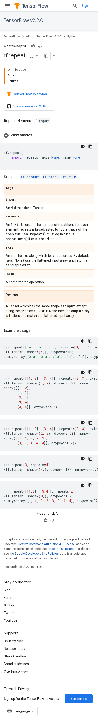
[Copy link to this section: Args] (18, 188)
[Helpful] (33, 46)
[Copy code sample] (90, 146)
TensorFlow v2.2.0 (23, 20)
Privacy (23, 689)
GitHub (9, 605)
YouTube (10, 620)
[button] (49, 135)
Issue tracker (13, 641)
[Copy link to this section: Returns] (22, 295)
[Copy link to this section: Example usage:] (36, 330)
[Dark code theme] (83, 146)
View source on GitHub (31, 106)
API (28, 36)
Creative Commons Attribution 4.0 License (46, 544)
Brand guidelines (16, 664)
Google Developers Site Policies (37, 553)
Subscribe (78, 699)
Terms (9, 689)
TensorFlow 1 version (30, 94)
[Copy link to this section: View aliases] (37, 135)
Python (72, 36)
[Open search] (75, 6)
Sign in (87, 6)
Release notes (14, 649)
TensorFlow (12, 36)
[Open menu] (7, 5)
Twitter (9, 613)
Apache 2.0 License (60, 548)
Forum (9, 598)
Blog (7, 590)
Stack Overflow (15, 656)
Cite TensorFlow (16, 671)
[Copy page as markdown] (46, 56)
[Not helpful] (40, 46)
